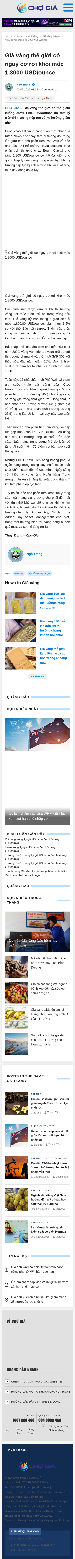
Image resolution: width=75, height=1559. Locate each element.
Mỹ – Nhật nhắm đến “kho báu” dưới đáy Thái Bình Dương (48, 963)
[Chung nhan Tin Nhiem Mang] (56, 1428)
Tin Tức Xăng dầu (55, 1158)
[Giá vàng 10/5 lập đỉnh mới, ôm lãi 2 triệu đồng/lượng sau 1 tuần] (20, 603)
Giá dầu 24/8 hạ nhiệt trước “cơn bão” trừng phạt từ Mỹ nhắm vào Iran (50, 1167)
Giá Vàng (33, 36)
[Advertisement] (37, 213)
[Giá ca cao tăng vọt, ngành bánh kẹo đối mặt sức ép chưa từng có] (16, 992)
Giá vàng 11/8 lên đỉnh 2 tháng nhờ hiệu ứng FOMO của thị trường (49, 1014)
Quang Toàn (62, 1176)
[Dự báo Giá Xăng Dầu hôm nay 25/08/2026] (37, 932)
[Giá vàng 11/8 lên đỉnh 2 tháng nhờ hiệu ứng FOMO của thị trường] (16, 1018)
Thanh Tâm (53, 1112)
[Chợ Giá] (37, 8)
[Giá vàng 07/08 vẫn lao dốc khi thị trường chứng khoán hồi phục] (20, 630)
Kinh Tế (36, 1190)
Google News (32, 1431)
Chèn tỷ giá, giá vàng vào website (36, 1381)
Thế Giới (36, 1126)
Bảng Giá (19, 1431)
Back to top (18, 1449)
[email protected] (41, 1487)
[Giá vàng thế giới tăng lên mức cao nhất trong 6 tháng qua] (20, 658)
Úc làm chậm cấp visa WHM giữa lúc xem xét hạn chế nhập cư (49, 1135)
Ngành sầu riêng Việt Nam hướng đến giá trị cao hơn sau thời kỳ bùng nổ (49, 1199)
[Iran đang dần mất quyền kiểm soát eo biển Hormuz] (16, 1231)
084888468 (16, 1487)
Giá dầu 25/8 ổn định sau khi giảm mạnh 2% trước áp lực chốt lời (50, 1103)
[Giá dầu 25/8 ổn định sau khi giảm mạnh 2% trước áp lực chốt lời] (16, 1104)
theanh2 (60, 1208)
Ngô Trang (34, 554)
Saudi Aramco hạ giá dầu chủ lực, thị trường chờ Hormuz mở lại (48, 1040)
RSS (7, 1431)
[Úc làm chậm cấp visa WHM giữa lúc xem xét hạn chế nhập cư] (37, 734)
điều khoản (56, 1506)
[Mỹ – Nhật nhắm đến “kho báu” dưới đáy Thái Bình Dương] (16, 967)
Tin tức (20, 36)
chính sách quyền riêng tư (31, 1506)
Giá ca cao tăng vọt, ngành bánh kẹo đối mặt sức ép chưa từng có (49, 988)
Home (9, 36)
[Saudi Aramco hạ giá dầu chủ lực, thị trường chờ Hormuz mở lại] (16, 1044)
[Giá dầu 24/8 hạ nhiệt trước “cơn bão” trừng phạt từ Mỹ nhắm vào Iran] (16, 1168)
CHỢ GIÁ (12, 108)
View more (37, 676)
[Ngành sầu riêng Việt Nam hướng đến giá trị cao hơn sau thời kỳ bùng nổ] (16, 1200)
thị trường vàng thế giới (39, 573)
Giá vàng (18, 573)
